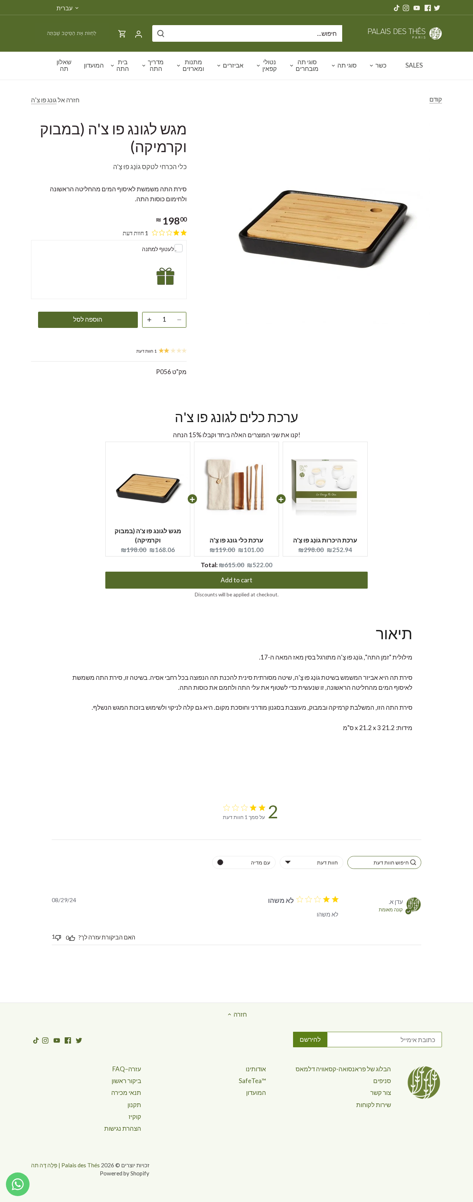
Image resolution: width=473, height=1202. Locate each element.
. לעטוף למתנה (159, 249)
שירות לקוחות (373, 1105)
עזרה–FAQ (126, 1069)
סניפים (382, 1081)
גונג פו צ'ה (44, 100)
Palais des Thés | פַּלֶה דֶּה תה (65, 1165)
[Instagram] (406, 7)
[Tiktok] (397, 7)
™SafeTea (252, 1081)
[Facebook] (428, 7)
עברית (64, 7)
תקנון (134, 1105)
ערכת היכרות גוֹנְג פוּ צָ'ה (325, 540)
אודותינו (256, 1069)
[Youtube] (417, 7)
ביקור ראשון (126, 1081)
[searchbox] (384, 862)
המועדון (256, 1092)
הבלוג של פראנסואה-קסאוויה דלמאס (343, 1069)
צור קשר (380, 1092)
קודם (435, 99)
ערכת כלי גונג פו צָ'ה (236, 540)
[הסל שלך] (122, 33)
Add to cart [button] (236, 574)
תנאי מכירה (126, 1092)
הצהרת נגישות (122, 1128)
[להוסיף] (149, 320)
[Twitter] (437, 7)
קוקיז (135, 1116)
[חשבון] (138, 33)
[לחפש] (160, 33)
